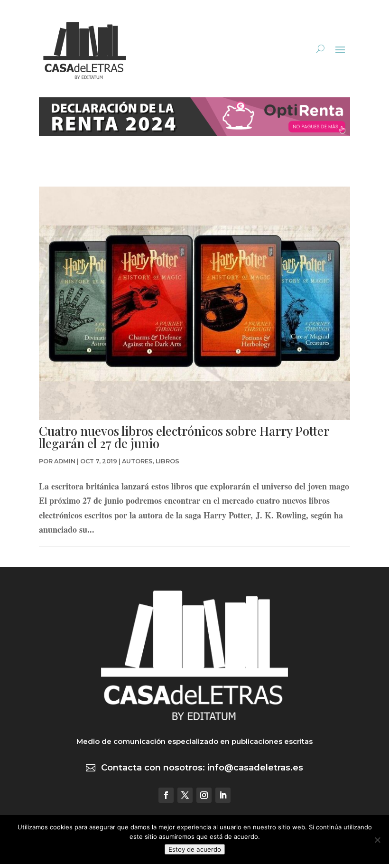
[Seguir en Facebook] (166, 795)
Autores (137, 461)
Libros (167, 461)
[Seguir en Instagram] (204, 795)
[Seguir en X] (185, 795)
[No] (377, 840)
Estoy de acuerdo (194, 849)
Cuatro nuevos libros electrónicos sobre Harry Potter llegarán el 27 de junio (184, 437)
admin (64, 461)
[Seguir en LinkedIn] (223, 795)
